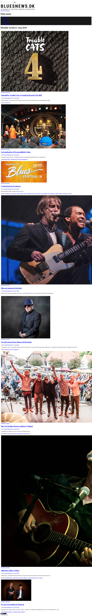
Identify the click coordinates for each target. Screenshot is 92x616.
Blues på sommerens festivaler (11, 288)
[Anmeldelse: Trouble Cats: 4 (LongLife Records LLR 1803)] (34, 91)
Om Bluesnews (6, 22)
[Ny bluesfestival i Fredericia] (24, 182)
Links (4, 20)
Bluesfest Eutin (14, 159)
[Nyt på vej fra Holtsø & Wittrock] (16, 600)
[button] (34, 61)
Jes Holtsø (15, 611)
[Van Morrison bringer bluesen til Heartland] (25, 338)
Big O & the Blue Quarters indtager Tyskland (17, 426)
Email (8, 10)
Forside (4, 17)
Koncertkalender (6, 24)
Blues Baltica (7, 159)
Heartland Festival (8, 349)
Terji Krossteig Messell (32, 577)
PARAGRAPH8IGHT (23, 159)
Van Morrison (16, 349)
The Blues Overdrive (67, 193)
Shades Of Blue (58, 193)
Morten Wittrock (21, 611)
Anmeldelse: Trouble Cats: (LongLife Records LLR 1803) (21, 95)
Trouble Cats (7, 102)
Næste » (4, 613)
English (4, 23)
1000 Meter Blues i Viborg (10, 570)
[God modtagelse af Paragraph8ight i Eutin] (33, 148)
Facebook (3, 10)
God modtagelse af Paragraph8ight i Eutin (15, 152)
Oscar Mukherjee (51, 193)
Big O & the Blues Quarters (10, 433)
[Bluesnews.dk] (32, 9)
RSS (6, 10)
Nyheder (3, 92)
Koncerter (5, 19)
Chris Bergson (8, 193)
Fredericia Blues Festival (22, 193)
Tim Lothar (40, 577)
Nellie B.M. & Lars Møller (41, 193)
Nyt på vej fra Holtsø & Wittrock (12, 604)
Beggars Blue (15, 577)
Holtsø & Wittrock (23, 577)
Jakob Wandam (7, 98)
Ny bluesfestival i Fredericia (11, 186)
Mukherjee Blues (31, 193)
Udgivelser (5, 18)
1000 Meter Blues (8, 577)
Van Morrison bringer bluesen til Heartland (16, 342)
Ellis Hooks (13, 193)
